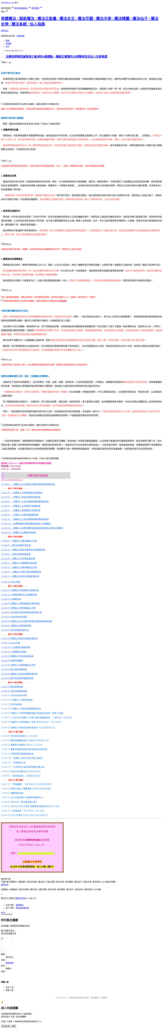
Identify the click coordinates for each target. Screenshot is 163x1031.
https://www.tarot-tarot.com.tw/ (36, 853)
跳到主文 (5, 31)
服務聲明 (104, 998)
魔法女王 (5, 885)
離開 (13, 1026)
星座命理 (20, 36)
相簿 (8, 41)
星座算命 (19, 905)
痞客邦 (18, 898)
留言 (23, 898)
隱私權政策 (95, 998)
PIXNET (63, 998)
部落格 (8, 44)
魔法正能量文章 (22, 908)
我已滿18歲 (6, 1026)
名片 (8, 46)
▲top (3, 912)
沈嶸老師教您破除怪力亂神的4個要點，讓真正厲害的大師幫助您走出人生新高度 (56, 56)
